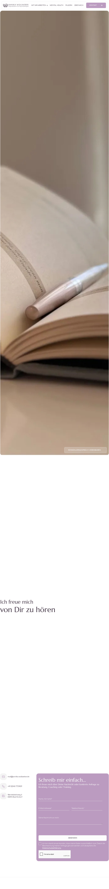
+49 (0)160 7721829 (15, 786)
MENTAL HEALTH (56, 5)
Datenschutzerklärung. (51, 848)
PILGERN (68, 5)
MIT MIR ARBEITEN (38, 5)
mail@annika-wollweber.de (18, 777)
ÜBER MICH (78, 5)
